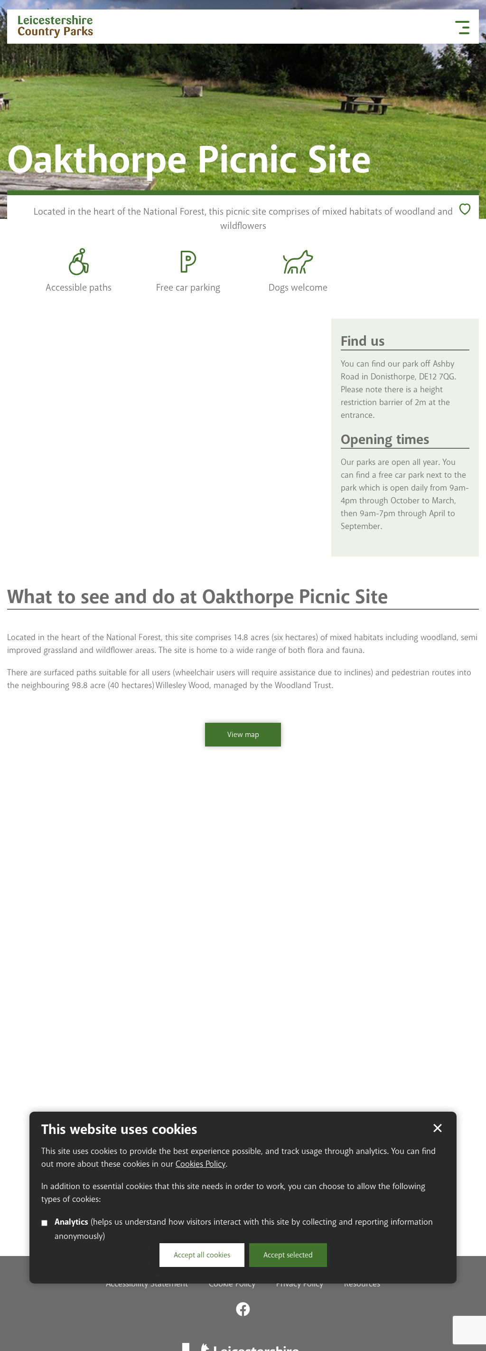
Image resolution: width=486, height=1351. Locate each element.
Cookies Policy (200, 1164)
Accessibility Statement (147, 1283)
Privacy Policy (299, 1283)
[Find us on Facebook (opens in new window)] (243, 1309)
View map (232, 738)
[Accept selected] (437, 1128)
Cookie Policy (232, 1283)
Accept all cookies (202, 1255)
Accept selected (288, 1255)
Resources (362, 1283)
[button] (462, 26)
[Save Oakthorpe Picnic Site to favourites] (464, 209)
